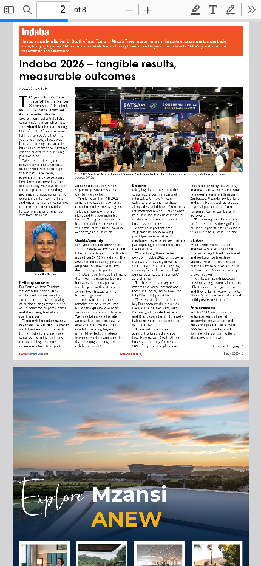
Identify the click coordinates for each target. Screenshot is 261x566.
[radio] (195, 9)
